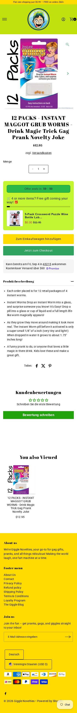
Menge (7, 161)
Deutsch (14, 654)
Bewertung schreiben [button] (38, 415)
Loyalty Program (14, 600)
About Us (10, 575)
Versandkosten (42, 153)
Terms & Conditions (16, 596)
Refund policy (12, 587)
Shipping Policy (13, 592)
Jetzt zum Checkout (38, 250)
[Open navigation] (5, 19)
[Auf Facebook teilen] (37, 366)
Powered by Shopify (50, 701)
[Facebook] (5, 694)
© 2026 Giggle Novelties (19, 701)
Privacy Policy (13, 583)
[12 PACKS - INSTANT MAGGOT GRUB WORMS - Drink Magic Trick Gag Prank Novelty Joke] (21, 479)
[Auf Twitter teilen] (43, 366)
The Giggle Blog (14, 604)
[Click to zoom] (67, 44)
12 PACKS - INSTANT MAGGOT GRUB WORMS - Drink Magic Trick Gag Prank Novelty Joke (21, 504)
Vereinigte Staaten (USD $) (30, 664)
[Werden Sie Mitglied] (68, 637)
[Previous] (9, 73)
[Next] (67, 73)
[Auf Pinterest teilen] (50, 366)
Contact (9, 579)
